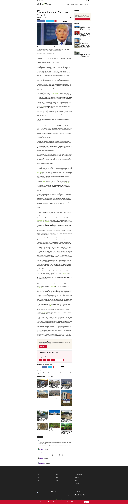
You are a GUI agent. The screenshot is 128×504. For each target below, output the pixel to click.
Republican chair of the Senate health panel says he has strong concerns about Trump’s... (85, 40)
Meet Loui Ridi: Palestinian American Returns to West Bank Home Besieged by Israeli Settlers (54, 397)
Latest (72, 4)
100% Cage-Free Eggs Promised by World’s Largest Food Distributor (44, 373)
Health (62, 405)
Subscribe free (42, 346)
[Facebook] (85, 0)
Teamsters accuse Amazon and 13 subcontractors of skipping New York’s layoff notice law (42, 419)
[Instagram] (86, 0)
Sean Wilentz (40, 287)
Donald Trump (42, 364)
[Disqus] (54, 451)
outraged (43, 160)
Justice (50, 384)
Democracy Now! (77, 478)
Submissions (58, 478)
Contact (57, 480)
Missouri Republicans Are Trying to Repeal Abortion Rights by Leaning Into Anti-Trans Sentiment (66, 387)
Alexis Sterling (82, 36)
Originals (77, 4)
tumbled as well (46, 221)
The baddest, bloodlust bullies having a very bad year (85, 27)
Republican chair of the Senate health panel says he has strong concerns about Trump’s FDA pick (66, 408)
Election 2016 (47, 364)
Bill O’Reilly (53, 286)
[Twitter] (88, 0)
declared (44, 181)
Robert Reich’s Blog (77, 472)
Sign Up (86, 4)
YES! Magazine (76, 483)
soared (66, 224)
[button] (89, 4)
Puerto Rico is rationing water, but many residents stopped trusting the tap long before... (85, 47)
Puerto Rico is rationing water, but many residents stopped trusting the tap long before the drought (66, 420)
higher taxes (62, 180)
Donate (81, 4)
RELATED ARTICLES (41, 376)
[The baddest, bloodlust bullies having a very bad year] (54, 412)
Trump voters (39, 172)
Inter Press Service (77, 481)
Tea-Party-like (52, 305)
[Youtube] (90, 0)
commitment (50, 193)
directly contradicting (54, 182)
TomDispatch (76, 477)
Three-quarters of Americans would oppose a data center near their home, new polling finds (42, 386)
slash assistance (64, 244)
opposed (41, 180)
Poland (51, 364)
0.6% (43, 106)
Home (38, 472)
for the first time (51, 200)
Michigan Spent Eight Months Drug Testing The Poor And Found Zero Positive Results (64, 373)
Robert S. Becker (82, 29)
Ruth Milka (82, 43)
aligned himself (66, 182)
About (57, 472)
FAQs (57, 477)
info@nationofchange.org (59, 499)
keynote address (53, 125)
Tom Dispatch (43, 19)
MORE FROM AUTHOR (49, 376)
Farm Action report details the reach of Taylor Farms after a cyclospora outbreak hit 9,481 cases (66, 432)
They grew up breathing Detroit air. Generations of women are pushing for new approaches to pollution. (42, 399)
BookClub (38, 478)
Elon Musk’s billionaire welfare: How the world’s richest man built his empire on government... (85, 33)
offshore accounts (65, 273)
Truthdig (75, 480)
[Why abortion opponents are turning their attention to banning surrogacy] (42, 426)
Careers (57, 475)
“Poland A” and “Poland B (48, 66)
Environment (39, 384)
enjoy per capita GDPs (54, 93)
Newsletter (39, 474)
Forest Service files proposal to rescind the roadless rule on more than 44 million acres (54, 429)
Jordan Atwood (82, 56)
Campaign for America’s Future (79, 475)
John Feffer (39, 17)
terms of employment (40, 220)
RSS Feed (38, 480)
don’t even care (44, 312)
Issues (68, 4)
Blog (38, 477)
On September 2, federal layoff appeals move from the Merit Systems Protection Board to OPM (54, 386)
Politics (38, 10)
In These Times (77, 484)
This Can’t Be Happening (78, 474)
